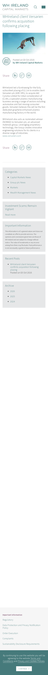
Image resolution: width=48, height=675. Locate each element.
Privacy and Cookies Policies (31, 661)
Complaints (8, 638)
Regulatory (8, 619)
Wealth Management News (23, 192)
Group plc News (17, 182)
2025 (12, 296)
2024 (12, 301)
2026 (12, 291)
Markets (14, 187)
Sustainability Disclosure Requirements (21, 643)
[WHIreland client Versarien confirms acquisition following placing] (24, 53)
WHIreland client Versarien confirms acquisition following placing (24, 267)
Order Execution (10, 633)
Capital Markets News (20, 177)
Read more (10, 214)
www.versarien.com (12, 135)
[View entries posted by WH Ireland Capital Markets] (6, 61)
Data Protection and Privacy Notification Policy (21, 626)
